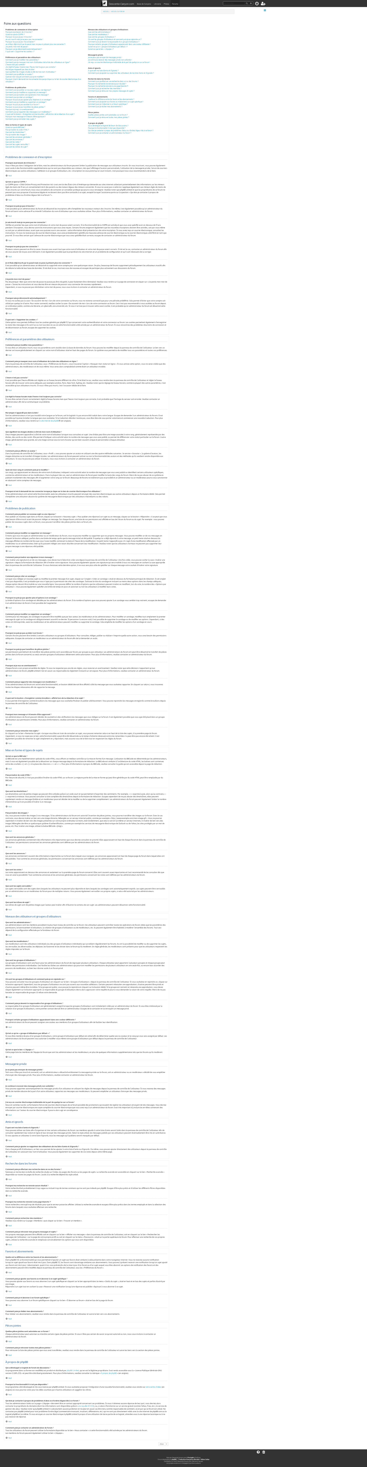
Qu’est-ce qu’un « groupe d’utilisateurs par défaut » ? (107, 47)
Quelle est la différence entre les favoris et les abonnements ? (111, 99)
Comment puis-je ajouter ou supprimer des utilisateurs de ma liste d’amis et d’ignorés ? (121, 73)
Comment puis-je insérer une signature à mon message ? (27, 95)
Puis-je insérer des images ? (15, 135)
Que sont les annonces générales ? (18, 137)
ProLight (191, 1457)
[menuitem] (257, 4)
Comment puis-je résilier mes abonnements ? (105, 107)
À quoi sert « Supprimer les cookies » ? (19, 52)
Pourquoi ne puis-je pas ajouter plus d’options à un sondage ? (28, 100)
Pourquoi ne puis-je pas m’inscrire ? (18, 37)
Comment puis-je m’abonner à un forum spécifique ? (108, 104)
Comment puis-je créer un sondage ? (19, 97)
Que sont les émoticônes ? (15, 132)
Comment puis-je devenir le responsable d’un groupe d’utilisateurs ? (113, 42)
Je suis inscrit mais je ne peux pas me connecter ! (24, 39)
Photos (166, 4)
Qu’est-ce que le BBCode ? (15, 127)
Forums (175, 4)
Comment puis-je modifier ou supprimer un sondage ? (25, 102)
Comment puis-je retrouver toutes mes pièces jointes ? (108, 117)
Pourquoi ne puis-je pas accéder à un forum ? (22, 105)
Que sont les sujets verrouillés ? (17, 144)
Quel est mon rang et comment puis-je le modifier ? (24, 77)
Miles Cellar (205, 1459)
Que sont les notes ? (13, 142)
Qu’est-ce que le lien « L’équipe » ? (101, 49)
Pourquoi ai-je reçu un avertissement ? (19, 109)
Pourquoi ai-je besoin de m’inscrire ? (18, 32)
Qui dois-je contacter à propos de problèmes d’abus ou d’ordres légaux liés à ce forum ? (120, 131)
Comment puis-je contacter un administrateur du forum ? (109, 133)
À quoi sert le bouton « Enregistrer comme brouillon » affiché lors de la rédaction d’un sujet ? (39, 114)
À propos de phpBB (109, 1373)
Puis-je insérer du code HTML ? (17, 130)
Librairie (157, 4)
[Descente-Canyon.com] (104, 3)
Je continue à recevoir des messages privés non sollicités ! (110, 60)
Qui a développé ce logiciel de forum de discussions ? (108, 126)
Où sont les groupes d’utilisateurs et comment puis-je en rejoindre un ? (114, 39)
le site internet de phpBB (49, 421)
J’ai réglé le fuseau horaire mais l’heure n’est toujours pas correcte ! (30, 67)
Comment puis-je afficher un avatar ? (19, 74)
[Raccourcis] (265, 10)
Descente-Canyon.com (121, 3)
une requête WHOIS (86, 1406)
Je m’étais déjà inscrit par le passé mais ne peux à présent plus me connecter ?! (35, 44)
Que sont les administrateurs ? (99, 32)
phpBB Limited (73, 1370)
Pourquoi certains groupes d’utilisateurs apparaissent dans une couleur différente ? (119, 44)
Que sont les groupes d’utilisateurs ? (101, 37)
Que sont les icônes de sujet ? (16, 147)
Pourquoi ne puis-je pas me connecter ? (20, 42)
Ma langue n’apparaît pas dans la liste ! (20, 69)
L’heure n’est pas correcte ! (15, 65)
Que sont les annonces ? (14, 140)
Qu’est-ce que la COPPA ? (15, 35)
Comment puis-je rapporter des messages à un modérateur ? (28, 112)
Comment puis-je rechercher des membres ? (105, 89)
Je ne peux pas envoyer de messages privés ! (105, 57)
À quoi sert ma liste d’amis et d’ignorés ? (103, 71)
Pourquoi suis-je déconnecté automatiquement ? (23, 49)
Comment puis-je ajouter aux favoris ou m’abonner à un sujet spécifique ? (115, 102)
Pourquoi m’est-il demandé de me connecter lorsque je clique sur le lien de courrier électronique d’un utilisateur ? (43, 80)
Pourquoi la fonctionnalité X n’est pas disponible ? (106, 128)
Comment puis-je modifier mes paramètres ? (22, 60)
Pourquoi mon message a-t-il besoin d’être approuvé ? (25, 117)
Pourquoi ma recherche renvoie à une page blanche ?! (108, 86)
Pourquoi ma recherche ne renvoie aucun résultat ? (107, 84)
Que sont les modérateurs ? (98, 35)
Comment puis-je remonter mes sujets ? (20, 119)
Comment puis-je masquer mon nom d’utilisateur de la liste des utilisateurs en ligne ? (37, 62)
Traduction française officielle (188, 1459)
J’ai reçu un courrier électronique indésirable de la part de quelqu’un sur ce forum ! (119, 62)
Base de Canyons (144, 4)
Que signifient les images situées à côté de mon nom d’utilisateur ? (30, 72)
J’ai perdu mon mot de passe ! (16, 47)
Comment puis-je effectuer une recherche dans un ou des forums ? (113, 81)
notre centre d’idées (153, 1387)
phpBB (174, 1459)
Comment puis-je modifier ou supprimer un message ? (26, 92)
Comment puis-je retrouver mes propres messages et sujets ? (111, 91)
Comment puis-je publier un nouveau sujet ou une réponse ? (28, 90)
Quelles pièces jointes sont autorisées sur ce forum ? (108, 115)
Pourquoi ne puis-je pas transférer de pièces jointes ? (25, 107)
